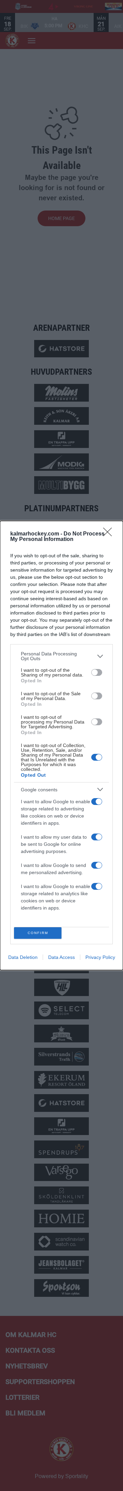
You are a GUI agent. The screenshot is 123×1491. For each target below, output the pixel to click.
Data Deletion (23, 957)
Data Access (61, 957)
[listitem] (61, 656)
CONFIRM (38, 933)
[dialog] (61, 745)
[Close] (109, 534)
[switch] (96, 672)
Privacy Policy (100, 957)
